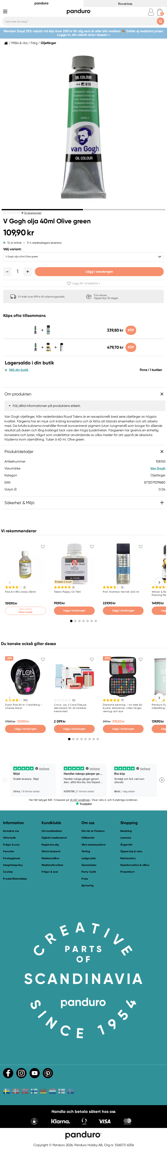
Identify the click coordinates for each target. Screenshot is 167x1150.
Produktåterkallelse (15, 878)
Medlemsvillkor (50, 858)
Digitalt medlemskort (54, 837)
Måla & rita (19, 43)
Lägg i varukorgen (99, 271)
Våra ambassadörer (93, 844)
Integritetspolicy (13, 865)
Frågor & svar (11, 844)
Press (84, 878)
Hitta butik (9, 837)
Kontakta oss (11, 830)
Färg (34, 43)
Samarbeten (88, 865)
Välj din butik (18, 370)
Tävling (85, 851)
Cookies (8, 871)
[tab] (42, 209)
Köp (131, 330)
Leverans (125, 837)
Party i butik (88, 871)
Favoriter (8, 851)
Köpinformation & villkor (134, 865)
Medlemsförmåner (52, 865)
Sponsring (87, 885)
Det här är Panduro (93, 830)
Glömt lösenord (51, 851)
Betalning (126, 830)
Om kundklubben (52, 830)
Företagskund (11, 858)
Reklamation (128, 858)
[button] (7, 271)
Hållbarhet (87, 837)
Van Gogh (157, 468)
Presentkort (127, 871)
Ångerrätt (126, 844)
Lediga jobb (88, 858)
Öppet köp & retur (131, 851)
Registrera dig (50, 844)
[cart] (160, 12)
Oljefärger (48, 43)
